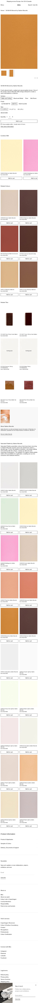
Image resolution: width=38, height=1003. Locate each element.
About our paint (5, 897)
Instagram (4, 951)
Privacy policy (5, 977)
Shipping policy (5, 981)
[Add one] (12, 117)
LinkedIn (3, 955)
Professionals (4, 932)
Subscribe (3, 877)
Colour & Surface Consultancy (9, 925)
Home (2, 10)
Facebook (3, 958)
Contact (3, 927)
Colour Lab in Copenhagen (8, 899)
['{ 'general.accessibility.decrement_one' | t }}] (7, 117)
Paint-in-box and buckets (8, 906)
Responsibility (5, 904)
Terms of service (5, 979)
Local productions (6, 901)
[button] (30, 5)
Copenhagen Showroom (8, 923)
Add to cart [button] (11, 178)
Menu (2, 5)
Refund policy (5, 974)
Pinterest (3, 953)
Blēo (19, 5)
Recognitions (4, 929)
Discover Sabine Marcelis (6, 434)
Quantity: (3, 117)
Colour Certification (6, 934)
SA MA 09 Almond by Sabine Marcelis (17, 10)
